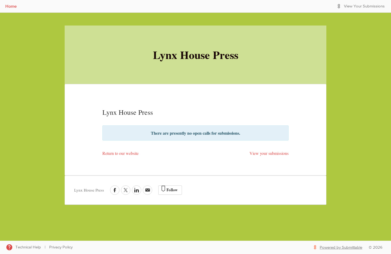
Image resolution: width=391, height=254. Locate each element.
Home (11, 6)
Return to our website (120, 153)
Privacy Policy (61, 247)
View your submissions (269, 153)
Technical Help (28, 247)
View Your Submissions (364, 6)
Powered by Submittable (341, 247)
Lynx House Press (195, 54)
